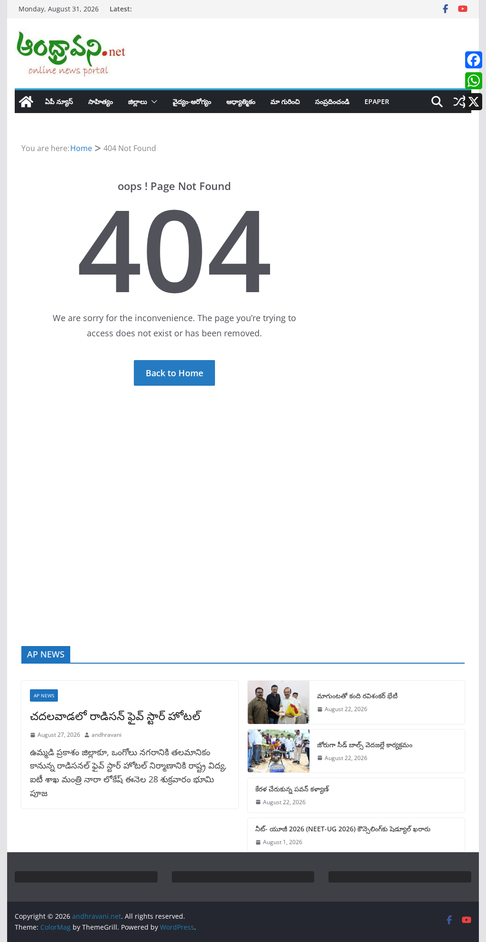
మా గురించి (285, 101)
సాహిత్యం (100, 101)
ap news (44, 695)
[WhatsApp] (473, 80)
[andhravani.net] (26, 101)
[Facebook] (473, 59)
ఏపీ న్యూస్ (59, 101)
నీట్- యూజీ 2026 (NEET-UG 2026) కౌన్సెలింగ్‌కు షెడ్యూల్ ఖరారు (342, 828)
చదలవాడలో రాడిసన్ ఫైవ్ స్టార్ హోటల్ (115, 715)
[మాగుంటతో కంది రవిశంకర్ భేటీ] (278, 702)
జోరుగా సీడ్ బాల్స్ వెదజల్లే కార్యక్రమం (364, 744)
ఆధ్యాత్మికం (240, 101)
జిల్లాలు (137, 101)
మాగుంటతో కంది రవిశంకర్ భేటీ (357, 695)
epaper (376, 101)
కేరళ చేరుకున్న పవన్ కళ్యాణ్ (292, 788)
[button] (152, 101)
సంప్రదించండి (332, 101)
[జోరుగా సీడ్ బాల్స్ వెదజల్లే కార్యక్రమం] (278, 751)
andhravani (107, 735)
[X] (473, 101)
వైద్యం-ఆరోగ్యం (192, 101)
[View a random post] (460, 101)
